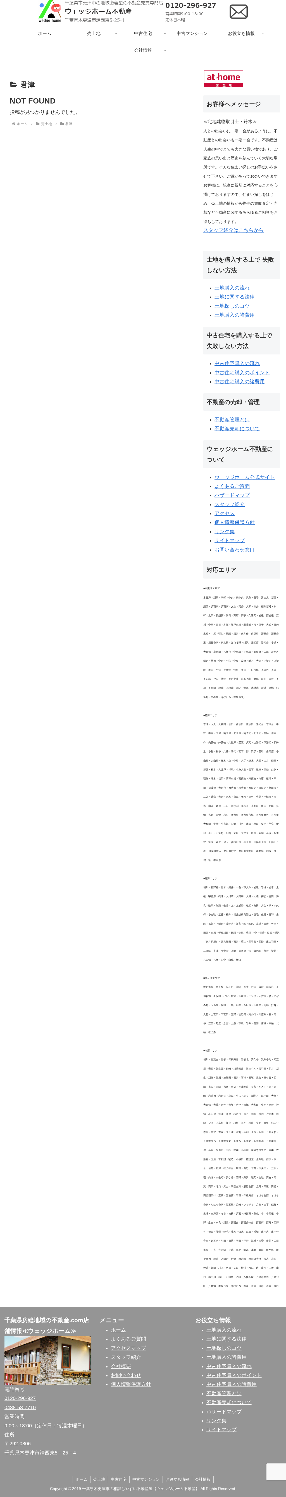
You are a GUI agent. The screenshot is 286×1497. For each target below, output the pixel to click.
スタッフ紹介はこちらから (233, 230)
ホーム (118, 1330)
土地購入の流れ (232, 288)
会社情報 (203, 1479)
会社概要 (121, 1366)
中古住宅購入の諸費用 (239, 381)
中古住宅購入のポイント (242, 372)
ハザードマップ (232, 495)
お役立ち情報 (177, 1479)
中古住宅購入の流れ (237, 363)
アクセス (224, 513)
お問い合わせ (126, 1375)
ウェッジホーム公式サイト (244, 477)
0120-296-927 (20, 1398)
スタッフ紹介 (229, 504)
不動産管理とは (232, 419)
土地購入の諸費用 (234, 315)
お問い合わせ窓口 (234, 550)
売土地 (99, 1479)
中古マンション (146, 1479)
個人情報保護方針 (234, 522)
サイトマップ (229, 540)
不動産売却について (237, 428)
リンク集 (224, 531)
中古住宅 (119, 1479)
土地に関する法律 (234, 297)
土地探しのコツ (232, 306)
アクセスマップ (128, 1348)
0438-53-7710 (20, 1407)
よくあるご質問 (232, 486)
